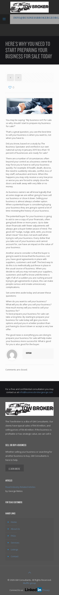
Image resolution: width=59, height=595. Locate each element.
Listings (14, 549)
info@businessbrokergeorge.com (36, 392)
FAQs (13, 535)
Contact (14, 556)
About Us (15, 528)
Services (15, 542)
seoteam (28, 353)
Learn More (14, 469)
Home (14, 522)
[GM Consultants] (29, 7)
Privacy (46, 590)
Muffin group (29, 583)
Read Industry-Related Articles (20, 486)
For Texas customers (13, 502)
